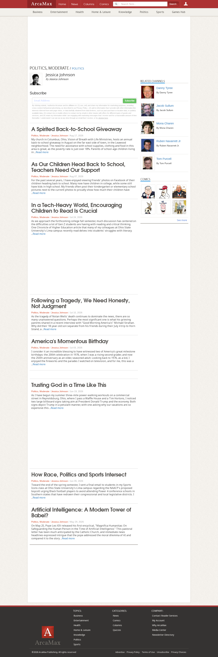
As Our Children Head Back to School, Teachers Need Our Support (78, 166)
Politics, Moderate (40, 135)
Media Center (159, 629)
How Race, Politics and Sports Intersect (78, 474)
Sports (160, 12)
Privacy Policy (133, 652)
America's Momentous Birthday (69, 340)
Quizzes (117, 629)
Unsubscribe (163, 652)
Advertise (120, 652)
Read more (42, 152)
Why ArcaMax (159, 625)
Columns (117, 625)
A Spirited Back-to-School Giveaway (76, 128)
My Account (158, 620)
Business (37, 12)
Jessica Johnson (59, 135)
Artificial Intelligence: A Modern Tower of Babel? (81, 512)
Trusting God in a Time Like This (68, 384)
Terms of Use (148, 652)
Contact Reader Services (165, 615)
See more (182, 220)
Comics (116, 620)
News (116, 615)
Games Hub (178, 12)
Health (80, 12)
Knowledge (125, 12)
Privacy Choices (178, 652)
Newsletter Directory (163, 634)
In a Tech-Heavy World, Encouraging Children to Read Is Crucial (76, 207)
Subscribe (129, 101)
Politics (144, 12)
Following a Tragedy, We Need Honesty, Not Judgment (80, 303)
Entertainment (59, 12)
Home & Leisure (101, 12)
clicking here (103, 118)
